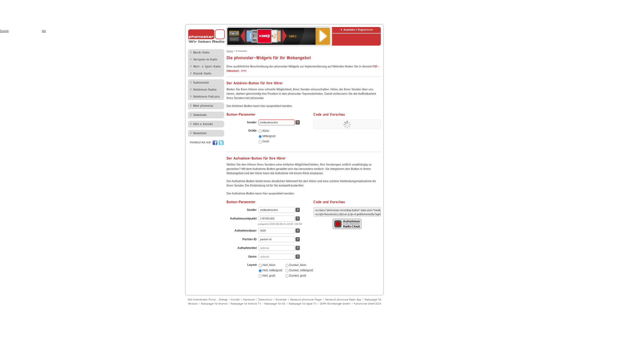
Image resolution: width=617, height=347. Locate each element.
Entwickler (281, 299)
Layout (252, 265)
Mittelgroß (268, 136)
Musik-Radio (201, 52)
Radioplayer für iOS (274, 303)
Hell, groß (268, 275)
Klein (265, 131)
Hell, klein (268, 265)
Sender (252, 122)
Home (230, 51)
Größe (252, 130)
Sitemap (223, 299)
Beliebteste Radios (205, 89)
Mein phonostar (203, 105)
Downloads (200, 115)
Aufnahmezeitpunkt (243, 218)
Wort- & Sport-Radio (207, 66)
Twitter (221, 142)
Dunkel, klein (297, 265)
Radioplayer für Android (214, 303)
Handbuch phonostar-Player (306, 299)
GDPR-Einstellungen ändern (335, 303)
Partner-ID (249, 239)
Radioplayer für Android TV (246, 303)
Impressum (249, 299)
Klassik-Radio (202, 73)
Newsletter (200, 133)
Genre (252, 256)
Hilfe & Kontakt (203, 124)
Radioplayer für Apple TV (302, 303)
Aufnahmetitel (247, 248)
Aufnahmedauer (246, 230)
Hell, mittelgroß (272, 270)
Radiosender (201, 82)
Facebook (215, 142)
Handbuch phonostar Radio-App (343, 299)
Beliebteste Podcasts (206, 96)
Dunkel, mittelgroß (300, 270)
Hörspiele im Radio (205, 59)
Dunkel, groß (297, 275)
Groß (265, 141)
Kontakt (235, 299)
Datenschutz (265, 299)
